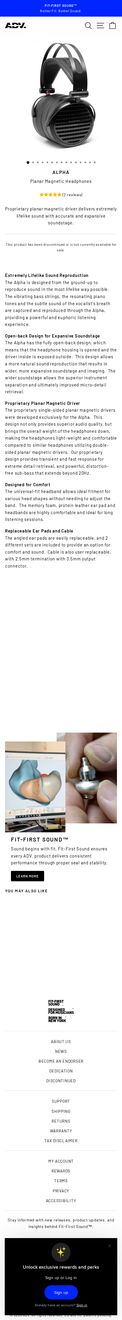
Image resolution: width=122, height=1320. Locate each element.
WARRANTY (61, 1130)
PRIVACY (61, 1190)
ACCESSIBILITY (61, 1200)
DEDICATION (61, 1070)
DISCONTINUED (61, 1080)
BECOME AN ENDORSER (61, 1061)
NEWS (61, 1051)
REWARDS (61, 1170)
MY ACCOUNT (61, 1161)
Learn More (27, 876)
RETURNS (61, 1120)
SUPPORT (61, 1101)
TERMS (61, 1180)
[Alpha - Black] (26, 976)
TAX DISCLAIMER (60, 1140)
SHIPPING (61, 1111)
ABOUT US (61, 1041)
